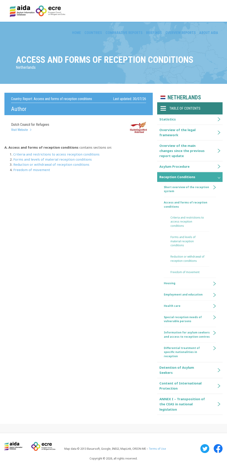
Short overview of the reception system (186, 189)
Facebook (218, 448)
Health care (172, 306)
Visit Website (19, 130)
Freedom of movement (31, 169)
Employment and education (183, 294)
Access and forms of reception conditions (185, 205)
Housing (169, 283)
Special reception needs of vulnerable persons (183, 319)
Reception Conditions (177, 177)
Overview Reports (180, 33)
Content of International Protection (180, 385)
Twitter (204, 448)
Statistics (167, 119)
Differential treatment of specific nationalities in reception (182, 352)
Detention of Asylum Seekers (176, 370)
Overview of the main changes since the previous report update (182, 150)
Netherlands (184, 97)
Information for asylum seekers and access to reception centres (187, 335)
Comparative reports (124, 33)
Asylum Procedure (174, 166)
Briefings (154, 33)
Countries (93, 33)
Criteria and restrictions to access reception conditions (56, 154)
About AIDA (208, 33)
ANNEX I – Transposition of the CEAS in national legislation (182, 404)
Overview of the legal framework (177, 132)
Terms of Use (157, 449)
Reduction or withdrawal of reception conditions (51, 164)
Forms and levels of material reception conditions (52, 159)
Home (76, 33)
